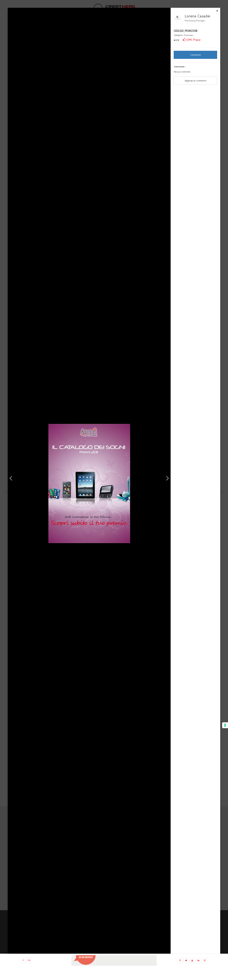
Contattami (195, 54)
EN (29, 960)
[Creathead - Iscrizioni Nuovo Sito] (114, 960)
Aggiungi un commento (195, 80)
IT (23, 960)
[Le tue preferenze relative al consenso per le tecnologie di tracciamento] (225, 725)
